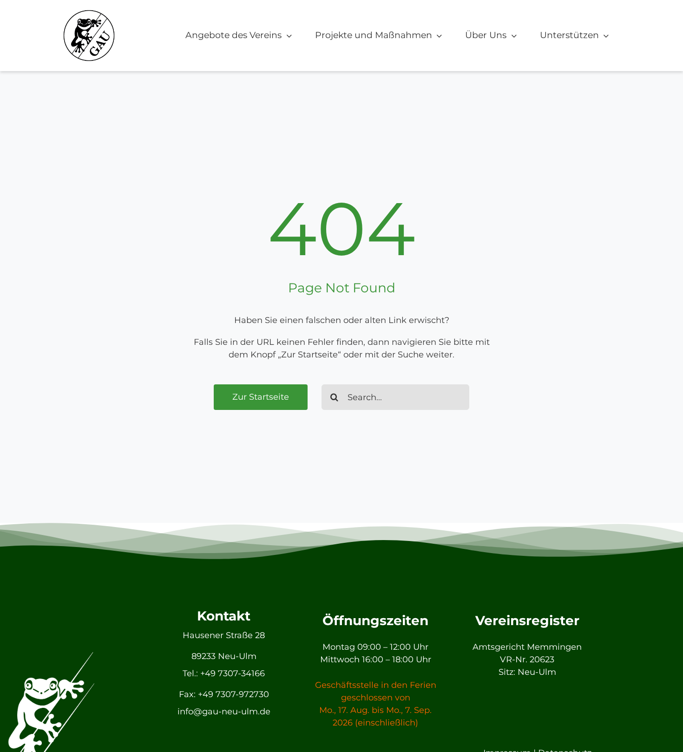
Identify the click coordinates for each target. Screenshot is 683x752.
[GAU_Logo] (89, 13)
